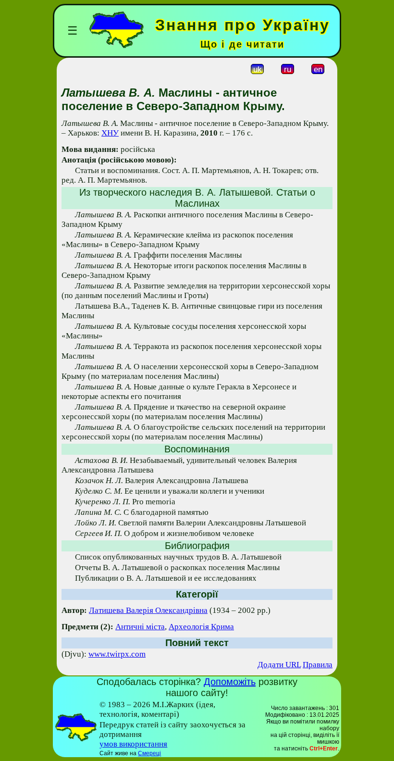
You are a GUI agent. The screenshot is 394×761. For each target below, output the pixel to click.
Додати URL (279, 664)
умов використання (133, 744)
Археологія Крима (201, 626)
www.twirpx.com (117, 654)
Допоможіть (230, 681)
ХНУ (110, 132)
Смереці (149, 753)
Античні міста (140, 626)
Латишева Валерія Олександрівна (148, 610)
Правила (317, 664)
